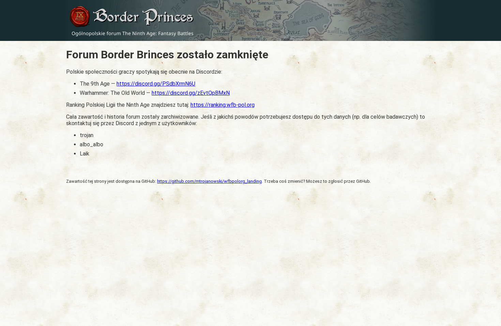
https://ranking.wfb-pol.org (223, 105)
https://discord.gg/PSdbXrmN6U (156, 83)
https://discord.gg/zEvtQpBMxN (191, 93)
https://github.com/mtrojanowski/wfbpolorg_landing (209, 181)
